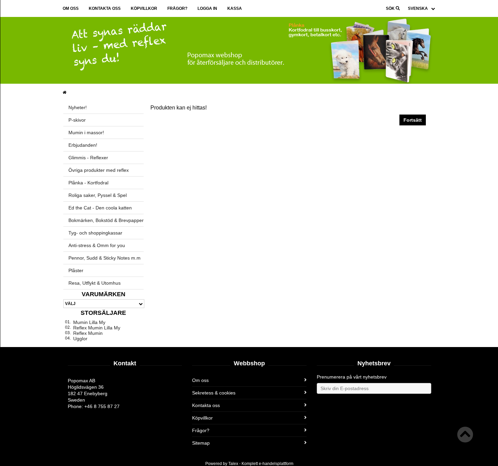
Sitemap (201, 443)
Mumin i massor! (86, 132)
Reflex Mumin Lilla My (96, 327)
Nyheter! (77, 107)
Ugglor (80, 338)
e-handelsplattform (276, 463)
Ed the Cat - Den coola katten (100, 207)
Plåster (75, 270)
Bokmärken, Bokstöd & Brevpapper (106, 220)
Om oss (71, 8)
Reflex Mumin (88, 333)
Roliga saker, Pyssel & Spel (97, 195)
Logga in (207, 8)
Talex (233, 463)
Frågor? (177, 8)
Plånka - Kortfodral (88, 182)
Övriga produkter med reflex (98, 170)
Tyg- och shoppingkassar (95, 233)
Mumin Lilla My (89, 322)
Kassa (234, 8)
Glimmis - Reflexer (88, 157)
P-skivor (77, 120)
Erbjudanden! (82, 145)
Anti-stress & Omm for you (96, 245)
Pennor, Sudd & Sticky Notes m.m (104, 258)
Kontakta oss (105, 8)
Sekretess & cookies (213, 393)
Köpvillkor (144, 8)
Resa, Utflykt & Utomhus (94, 283)
